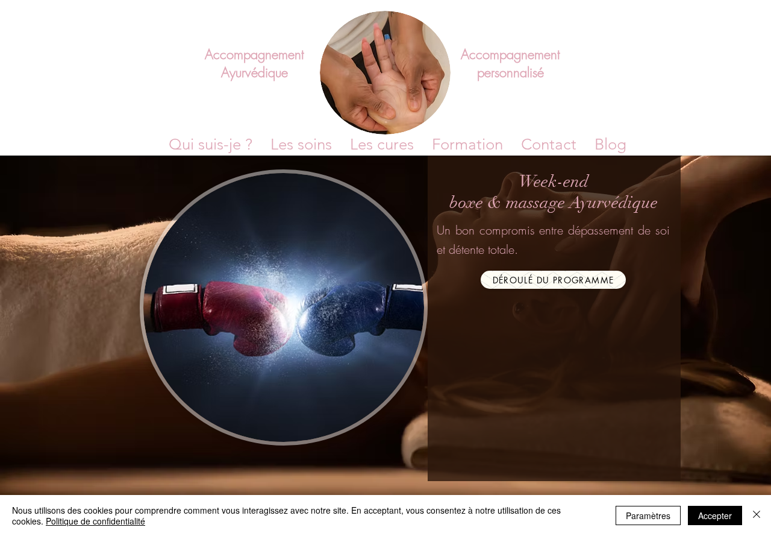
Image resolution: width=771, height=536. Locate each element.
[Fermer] (756, 515)
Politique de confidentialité (95, 521)
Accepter (715, 515)
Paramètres (648, 515)
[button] (467, 144)
